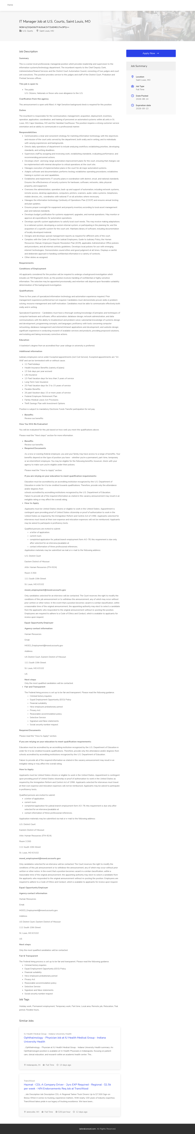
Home (10, 4)
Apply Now (149, 53)
